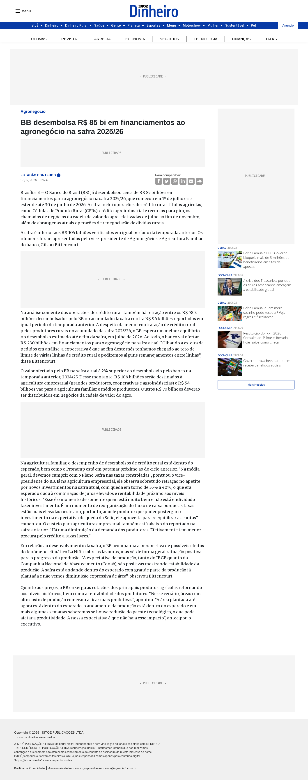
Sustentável (234, 25)
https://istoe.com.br (28, 760)
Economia (135, 39)
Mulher (212, 25)
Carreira (101, 39)
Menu (171, 25)
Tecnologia (205, 39)
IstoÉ (34, 25)
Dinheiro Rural (76, 25)
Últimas (39, 39)
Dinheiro (51, 25)
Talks (271, 39)
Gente (116, 25)
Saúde (99, 25)
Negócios (169, 39)
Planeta (134, 25)
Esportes (153, 25)
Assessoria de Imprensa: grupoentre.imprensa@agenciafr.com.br (92, 768)
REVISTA (69, 39)
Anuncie (288, 25)
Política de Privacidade (29, 768)
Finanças (241, 39)
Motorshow (192, 25)
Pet (253, 25)
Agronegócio (33, 111)
